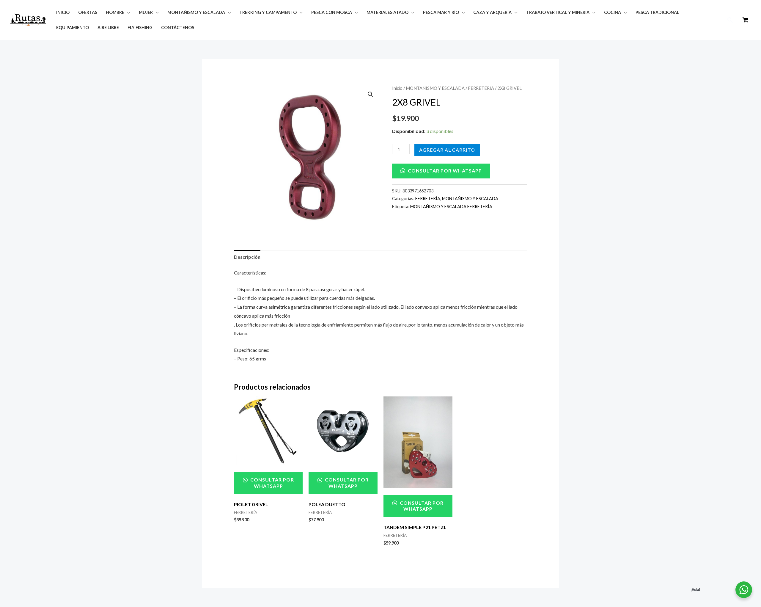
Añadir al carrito (447, 150)
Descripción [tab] (247, 257)
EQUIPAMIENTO (72, 27)
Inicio (397, 88)
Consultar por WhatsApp (444, 170)
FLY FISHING (140, 27)
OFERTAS (87, 12)
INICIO (63, 12)
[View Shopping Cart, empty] (745, 20)
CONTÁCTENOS (177, 27)
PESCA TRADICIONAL (657, 12)
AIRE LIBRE (108, 27)
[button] (730, 20)
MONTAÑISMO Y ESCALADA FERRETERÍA (451, 206)
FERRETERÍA (481, 88)
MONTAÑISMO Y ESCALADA (435, 88)
